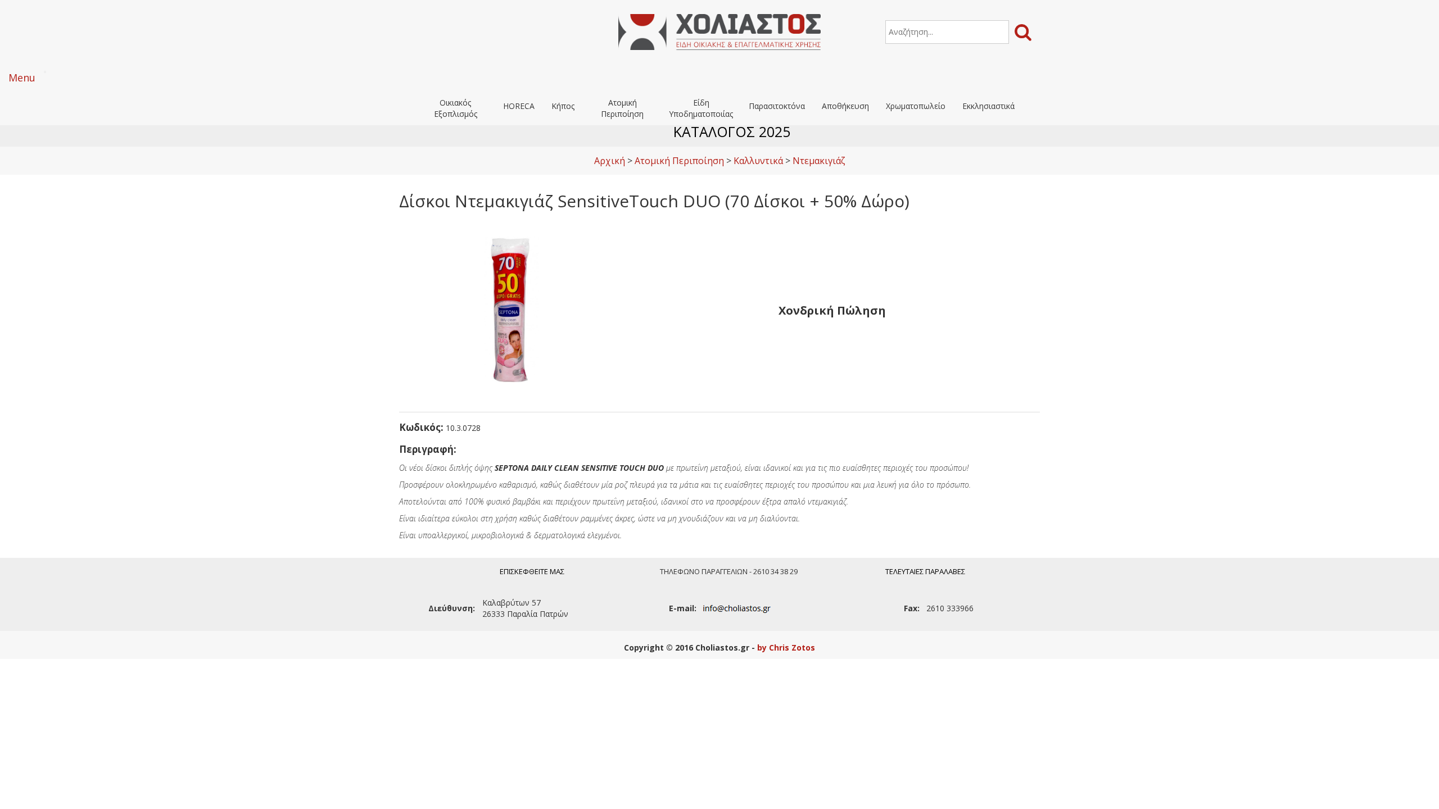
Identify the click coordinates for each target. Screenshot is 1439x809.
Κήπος (562, 106)
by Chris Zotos (786, 647)
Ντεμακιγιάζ (819, 160)
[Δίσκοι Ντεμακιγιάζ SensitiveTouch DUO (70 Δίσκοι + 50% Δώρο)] (512, 310)
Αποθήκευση (845, 106)
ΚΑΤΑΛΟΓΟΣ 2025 (731, 131)
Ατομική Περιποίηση (622, 108)
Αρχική (609, 160)
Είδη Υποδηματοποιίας (701, 108)
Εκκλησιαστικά (988, 106)
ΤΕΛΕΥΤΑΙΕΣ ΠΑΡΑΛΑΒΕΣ (925, 571)
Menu (21, 77)
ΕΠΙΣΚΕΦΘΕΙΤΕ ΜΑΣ (532, 571)
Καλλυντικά (758, 160)
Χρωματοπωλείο (915, 106)
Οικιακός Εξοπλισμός (455, 108)
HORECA (519, 106)
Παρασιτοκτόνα (777, 106)
